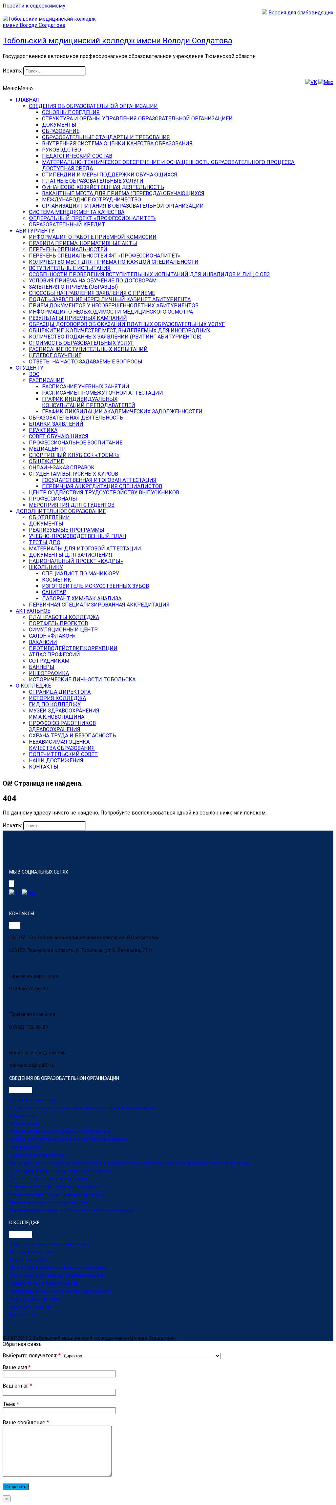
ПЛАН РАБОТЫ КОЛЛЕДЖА (64, 617)
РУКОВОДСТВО (61, 150)
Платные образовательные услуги (48, 1179)
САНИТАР (54, 592)
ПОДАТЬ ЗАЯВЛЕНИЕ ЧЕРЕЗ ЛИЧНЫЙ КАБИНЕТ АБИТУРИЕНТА (110, 299)
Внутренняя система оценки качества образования (68, 1139)
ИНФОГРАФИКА (49, 673)
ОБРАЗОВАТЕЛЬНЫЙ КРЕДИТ (67, 224)
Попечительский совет (35, 1299)
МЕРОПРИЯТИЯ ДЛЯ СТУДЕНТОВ (72, 505)
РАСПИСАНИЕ (46, 380)
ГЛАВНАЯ (27, 100)
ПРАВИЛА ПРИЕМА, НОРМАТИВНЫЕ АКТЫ (83, 243)
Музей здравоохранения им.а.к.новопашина (58, 1267)
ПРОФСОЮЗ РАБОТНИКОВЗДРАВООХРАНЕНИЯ (62, 726)
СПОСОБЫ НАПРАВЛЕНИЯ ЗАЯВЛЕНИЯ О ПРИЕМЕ (92, 293)
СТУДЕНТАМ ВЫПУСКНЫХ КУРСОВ (73, 474)
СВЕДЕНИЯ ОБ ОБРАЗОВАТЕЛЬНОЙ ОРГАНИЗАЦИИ (93, 106)
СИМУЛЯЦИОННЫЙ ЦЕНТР (63, 630)
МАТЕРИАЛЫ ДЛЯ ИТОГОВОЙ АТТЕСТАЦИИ (85, 549)
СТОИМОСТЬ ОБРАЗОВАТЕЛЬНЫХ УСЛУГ (81, 343)
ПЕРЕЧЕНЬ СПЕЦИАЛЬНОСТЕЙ (68, 249)
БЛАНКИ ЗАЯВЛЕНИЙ (56, 424)
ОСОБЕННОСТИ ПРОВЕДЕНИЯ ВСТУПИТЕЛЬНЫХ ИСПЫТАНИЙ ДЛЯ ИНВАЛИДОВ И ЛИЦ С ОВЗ (149, 274)
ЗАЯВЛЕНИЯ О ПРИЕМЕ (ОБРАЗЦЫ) (73, 287)
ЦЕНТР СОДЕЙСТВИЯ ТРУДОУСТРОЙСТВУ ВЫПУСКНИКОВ (104, 492)
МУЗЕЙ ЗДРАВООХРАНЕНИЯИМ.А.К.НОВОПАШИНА (64, 714)
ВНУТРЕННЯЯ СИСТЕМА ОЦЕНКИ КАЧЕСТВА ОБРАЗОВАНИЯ (117, 143)
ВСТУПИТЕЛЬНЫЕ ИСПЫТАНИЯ (70, 268)
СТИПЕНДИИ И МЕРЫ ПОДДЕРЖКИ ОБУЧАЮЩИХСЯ (109, 175)
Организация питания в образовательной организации (72, 1210)
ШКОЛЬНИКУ (46, 567)
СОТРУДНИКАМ (49, 661)
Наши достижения (30, 1307)
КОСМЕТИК (56, 580)
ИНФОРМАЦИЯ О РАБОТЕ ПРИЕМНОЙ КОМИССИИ (93, 237)
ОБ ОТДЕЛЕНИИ (49, 517)
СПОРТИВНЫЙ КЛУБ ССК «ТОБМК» (74, 455)
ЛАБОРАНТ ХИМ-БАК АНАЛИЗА (81, 598)
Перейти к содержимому (34, 6)
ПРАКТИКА (43, 430)
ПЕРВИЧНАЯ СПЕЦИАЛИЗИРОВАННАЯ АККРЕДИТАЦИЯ (99, 605)
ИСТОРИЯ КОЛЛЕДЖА (57, 698)
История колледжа (31, 1252)
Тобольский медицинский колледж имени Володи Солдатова (117, 40)
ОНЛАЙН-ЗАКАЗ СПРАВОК (61, 467)
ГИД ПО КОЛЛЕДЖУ (55, 704)
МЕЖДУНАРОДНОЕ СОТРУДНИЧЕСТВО (91, 199)
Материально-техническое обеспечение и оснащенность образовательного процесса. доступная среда (129, 1163)
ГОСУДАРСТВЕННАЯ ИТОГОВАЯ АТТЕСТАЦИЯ (99, 480)
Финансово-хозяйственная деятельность (57, 1186)
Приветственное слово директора (49, 1244)
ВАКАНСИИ (43, 642)
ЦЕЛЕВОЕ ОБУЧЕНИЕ (55, 355)
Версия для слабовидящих (300, 13)
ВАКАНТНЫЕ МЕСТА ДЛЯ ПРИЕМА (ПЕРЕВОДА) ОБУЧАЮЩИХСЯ (123, 193)
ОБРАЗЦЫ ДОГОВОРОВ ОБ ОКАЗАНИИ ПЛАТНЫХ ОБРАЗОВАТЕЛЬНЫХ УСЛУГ (127, 324)
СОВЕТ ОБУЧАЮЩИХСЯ (58, 436)
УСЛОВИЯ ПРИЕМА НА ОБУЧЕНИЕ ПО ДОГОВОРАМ (93, 281)
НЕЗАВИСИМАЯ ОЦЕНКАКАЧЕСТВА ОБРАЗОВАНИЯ (62, 745)
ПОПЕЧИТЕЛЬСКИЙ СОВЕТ (63, 754)
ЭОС (34, 374)
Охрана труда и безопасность (43, 1283)
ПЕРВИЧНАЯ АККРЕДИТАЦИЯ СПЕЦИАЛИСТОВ (102, 486)
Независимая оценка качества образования (60, 1291)
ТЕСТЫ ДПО (44, 542)
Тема (11, 1404)
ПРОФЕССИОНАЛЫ (53, 499)
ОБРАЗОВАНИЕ (60, 131)
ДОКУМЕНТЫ (59, 125)
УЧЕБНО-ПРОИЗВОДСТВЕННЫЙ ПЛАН (77, 536)
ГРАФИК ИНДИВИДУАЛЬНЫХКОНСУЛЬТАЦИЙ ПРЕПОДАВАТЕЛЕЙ (88, 402)
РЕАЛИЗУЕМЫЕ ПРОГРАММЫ (66, 530)
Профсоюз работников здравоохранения (57, 1275)
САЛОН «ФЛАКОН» (52, 636)
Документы (22, 1116)
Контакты (21, 1315)
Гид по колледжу (28, 1260)
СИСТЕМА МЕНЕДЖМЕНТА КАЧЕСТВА (76, 212)
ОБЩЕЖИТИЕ (46, 461)
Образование (24, 1123)
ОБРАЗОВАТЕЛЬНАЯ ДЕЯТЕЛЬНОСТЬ (76, 418)
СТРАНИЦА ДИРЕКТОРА (60, 692)
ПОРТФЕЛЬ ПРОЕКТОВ (58, 623)
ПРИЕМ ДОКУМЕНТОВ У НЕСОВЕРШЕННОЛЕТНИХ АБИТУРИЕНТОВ (114, 305)
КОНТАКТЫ (43, 767)
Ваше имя (17, 1367)
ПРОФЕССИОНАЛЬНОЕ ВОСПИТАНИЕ (75, 443)
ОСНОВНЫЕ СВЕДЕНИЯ (71, 112)
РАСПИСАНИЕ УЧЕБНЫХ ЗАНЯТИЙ (85, 386)
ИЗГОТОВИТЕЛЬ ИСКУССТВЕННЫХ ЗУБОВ (95, 586)
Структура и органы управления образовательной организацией (83, 1108)
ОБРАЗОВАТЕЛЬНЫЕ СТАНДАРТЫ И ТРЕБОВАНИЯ (106, 137)
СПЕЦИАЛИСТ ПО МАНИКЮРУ (80, 573)
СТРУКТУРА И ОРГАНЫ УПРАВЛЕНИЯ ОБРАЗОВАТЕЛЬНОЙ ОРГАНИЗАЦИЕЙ (137, 118)
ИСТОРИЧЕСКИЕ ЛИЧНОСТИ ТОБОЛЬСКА (82, 679)
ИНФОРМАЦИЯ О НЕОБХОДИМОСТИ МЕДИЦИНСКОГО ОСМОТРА (111, 312)
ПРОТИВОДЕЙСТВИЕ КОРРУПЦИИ (73, 648)
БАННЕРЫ (41, 667)
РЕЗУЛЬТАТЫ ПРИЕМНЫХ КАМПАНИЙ (78, 318)
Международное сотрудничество (48, 1202)
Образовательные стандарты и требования (59, 1131)
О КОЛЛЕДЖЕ (33, 686)
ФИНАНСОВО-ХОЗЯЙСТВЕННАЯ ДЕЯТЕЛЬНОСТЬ (103, 187)
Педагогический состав (36, 1155)
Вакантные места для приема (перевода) (56, 1194)
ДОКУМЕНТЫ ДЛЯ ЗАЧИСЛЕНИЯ (70, 555)
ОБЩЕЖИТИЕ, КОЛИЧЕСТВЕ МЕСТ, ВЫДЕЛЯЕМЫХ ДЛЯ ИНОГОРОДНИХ (119, 330)
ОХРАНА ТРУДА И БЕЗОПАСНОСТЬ (72, 735)
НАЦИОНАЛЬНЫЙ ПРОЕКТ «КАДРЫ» (76, 561)
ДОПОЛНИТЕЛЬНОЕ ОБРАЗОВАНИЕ (61, 511)
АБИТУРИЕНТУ (35, 231)
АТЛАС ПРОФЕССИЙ (54, 654)
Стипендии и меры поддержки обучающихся (60, 1171)
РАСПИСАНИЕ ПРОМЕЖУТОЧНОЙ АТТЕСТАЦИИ (102, 393)
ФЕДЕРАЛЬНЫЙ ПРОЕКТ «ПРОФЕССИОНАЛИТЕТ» (92, 218)
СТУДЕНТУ (29, 368)
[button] (18, 88)
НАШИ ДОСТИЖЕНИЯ (56, 760)
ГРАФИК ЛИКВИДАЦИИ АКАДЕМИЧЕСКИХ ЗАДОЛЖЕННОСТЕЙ (122, 411)
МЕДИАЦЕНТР (47, 449)
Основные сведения (32, 1100)
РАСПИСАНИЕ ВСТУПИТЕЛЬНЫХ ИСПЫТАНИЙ (88, 349)
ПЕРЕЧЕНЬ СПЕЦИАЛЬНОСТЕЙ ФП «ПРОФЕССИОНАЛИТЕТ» (104, 256)
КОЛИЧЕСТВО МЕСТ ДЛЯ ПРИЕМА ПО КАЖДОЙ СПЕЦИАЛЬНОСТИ (114, 262)
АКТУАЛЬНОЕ (33, 611)
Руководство (24, 1147)
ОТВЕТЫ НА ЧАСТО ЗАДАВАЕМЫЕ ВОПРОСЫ (85, 362)
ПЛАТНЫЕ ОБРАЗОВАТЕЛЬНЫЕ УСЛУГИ (92, 181)
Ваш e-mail (17, 1386)
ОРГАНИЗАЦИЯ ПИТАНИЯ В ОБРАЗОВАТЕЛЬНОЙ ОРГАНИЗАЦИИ (123, 206)
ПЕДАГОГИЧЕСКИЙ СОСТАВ (77, 156)
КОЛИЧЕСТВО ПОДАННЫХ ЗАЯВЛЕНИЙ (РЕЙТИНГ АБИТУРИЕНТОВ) (115, 337)
